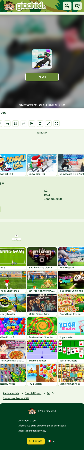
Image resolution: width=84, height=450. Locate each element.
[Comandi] (7, 123)
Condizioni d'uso (27, 420)
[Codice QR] (15, 123)
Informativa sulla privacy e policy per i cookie (42, 425)
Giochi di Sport (33, 393)
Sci (48, 393)
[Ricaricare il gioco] (40, 123)
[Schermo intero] (56, 123)
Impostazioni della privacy (32, 430)
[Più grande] (48, 123)
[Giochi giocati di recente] (67, 6)
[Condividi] (23, 123)
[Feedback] (32, 123)
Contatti (37, 441)
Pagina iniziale (11, 393)
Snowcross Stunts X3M (16, 398)
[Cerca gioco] (77, 6)
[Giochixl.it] (24, 6)
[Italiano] (51, 441)
